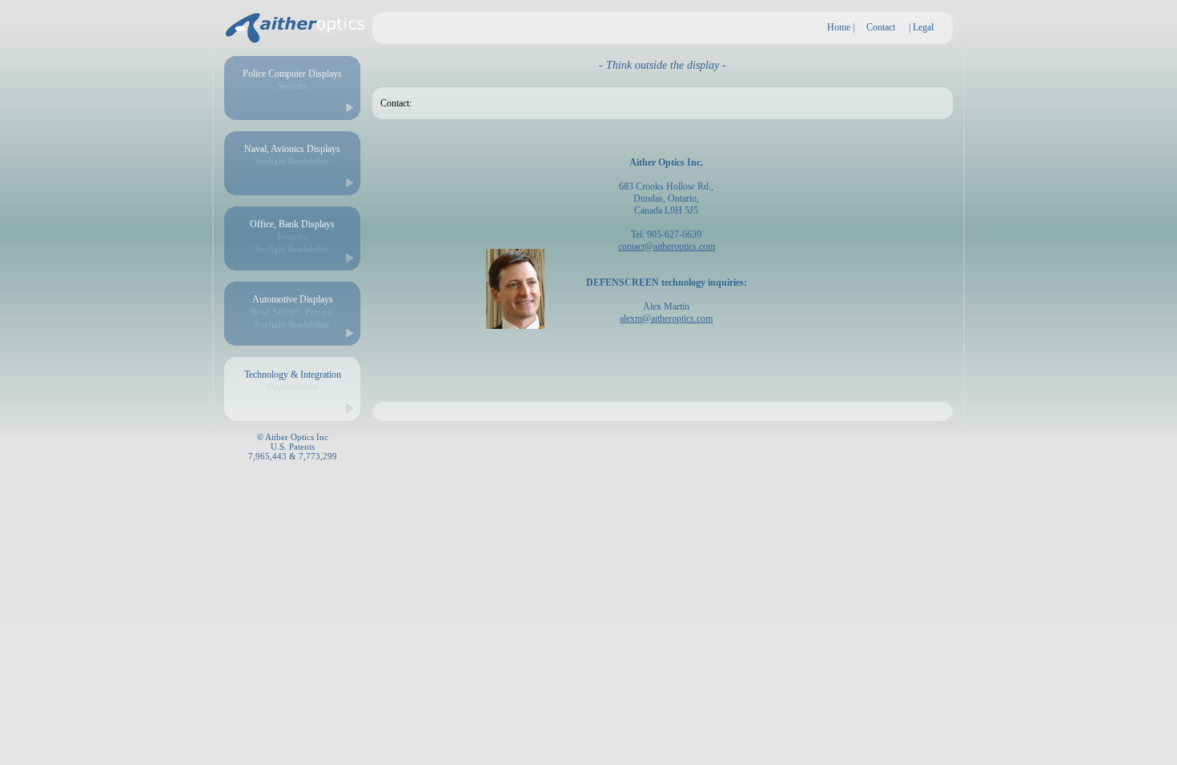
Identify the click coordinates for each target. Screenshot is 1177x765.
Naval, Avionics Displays (292, 148)
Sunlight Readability (292, 161)
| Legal (921, 27)
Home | (840, 27)
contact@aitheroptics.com (666, 246)
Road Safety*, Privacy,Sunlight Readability (293, 317)
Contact (880, 27)
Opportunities (292, 386)
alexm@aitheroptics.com (666, 318)
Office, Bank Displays (292, 224)
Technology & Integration (292, 374)
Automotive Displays (292, 299)
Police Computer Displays (292, 73)
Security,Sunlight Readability (292, 242)
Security (292, 85)
